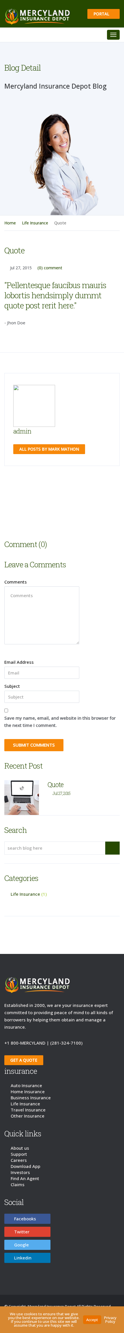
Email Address (19, 663)
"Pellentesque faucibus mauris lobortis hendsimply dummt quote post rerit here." (55, 296)
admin (22, 432)
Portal (101, 14)
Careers (19, 1161)
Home (10, 224)
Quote (55, 786)
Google (21, 1246)
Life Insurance (35, 224)
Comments (15, 583)
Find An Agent (25, 1180)
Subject (12, 687)
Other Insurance (27, 1117)
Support (19, 1155)
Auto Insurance (26, 1087)
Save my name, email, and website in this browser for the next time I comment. (60, 722)
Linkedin (22, 1259)
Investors (20, 1174)
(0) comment (49, 269)
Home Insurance (28, 1093)
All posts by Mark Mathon (49, 450)
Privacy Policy (110, 1319)
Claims (18, 1186)
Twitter (21, 1233)
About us (20, 1149)
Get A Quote (23, 1061)
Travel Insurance (28, 1111)
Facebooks (25, 1220)
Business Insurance (31, 1099)
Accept (92, 1319)
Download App (25, 1168)
